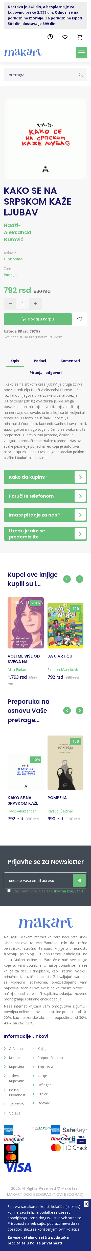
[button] (67, 579)
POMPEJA (57, 798)
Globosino (13, 258)
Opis (15, 360)
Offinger (44, 1084)
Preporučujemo (47, 1057)
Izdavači (44, 1103)
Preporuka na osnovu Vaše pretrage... (29, 710)
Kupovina (16, 1066)
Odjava (14, 1113)
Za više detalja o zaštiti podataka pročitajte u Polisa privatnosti (38, 1240)
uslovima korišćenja (67, 891)
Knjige (42, 1048)
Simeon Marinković (63, 669)
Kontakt (15, 1057)
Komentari (70, 360)
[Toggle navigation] (81, 52)
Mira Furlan (17, 669)
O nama (16, 1048)
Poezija (10, 274)
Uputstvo (16, 1104)
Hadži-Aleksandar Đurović (18, 232)
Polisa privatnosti (17, 1092)
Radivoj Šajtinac (61, 811)
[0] (80, 37)
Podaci (40, 360)
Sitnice (42, 1094)
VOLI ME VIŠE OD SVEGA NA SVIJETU (24, 659)
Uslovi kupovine (16, 1078)
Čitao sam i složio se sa (48, 891)
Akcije (42, 1075)
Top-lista (45, 1066)
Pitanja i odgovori (46, 372)
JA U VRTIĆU (60, 656)
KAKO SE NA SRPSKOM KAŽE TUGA (23, 800)
